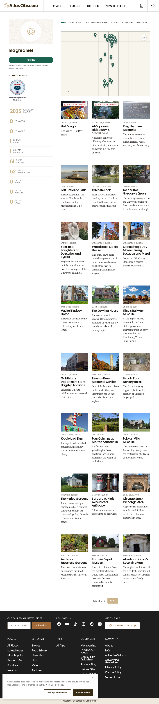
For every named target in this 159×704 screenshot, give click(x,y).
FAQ (107, 650)
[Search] (153, 6)
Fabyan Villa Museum (131, 440)
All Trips (60, 645)
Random (12, 665)
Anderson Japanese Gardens (74, 561)
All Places (13, 645)
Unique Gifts (88, 669)
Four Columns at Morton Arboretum (105, 440)
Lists (34, 660)
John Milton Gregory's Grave (134, 191)
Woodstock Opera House (105, 248)
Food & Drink (39, 650)
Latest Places (15, 650)
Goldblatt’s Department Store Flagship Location (73, 382)
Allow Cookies (83, 692)
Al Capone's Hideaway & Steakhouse (101, 130)
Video (35, 665)
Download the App (125, 625)
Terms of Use (112, 677)
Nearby (12, 670)
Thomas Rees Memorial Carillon (104, 380)
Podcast (37, 670)
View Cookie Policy (54, 685)
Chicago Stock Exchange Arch (133, 500)
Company (111, 639)
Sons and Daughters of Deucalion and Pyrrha (71, 252)
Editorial (38, 639)
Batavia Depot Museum (102, 561)
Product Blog (88, 664)
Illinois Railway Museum (133, 312)
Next (113, 601)
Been (63, 22)
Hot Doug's (68, 126)
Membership (88, 645)
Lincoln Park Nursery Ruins (132, 380)
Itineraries (38, 655)
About (109, 645)
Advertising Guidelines (112, 661)
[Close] (92, 677)
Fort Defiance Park (73, 190)
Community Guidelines (88, 658)
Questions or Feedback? (79, 701)
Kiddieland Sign (72, 438)
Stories (114, 22)
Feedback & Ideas (88, 651)
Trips (59, 639)
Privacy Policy (113, 667)
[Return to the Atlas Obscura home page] (21, 6)
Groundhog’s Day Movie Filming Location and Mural (136, 250)
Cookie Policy (113, 672)
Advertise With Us (116, 655)
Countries (127, 22)
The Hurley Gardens (74, 498)
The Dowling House (105, 310)
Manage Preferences (57, 692)
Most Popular (15, 655)
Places (11, 639)
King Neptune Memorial (132, 128)
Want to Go (76, 22)
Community (89, 639)
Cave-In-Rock (101, 190)
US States (142, 22)
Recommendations (96, 22)
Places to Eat (15, 660)
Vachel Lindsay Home (71, 312)
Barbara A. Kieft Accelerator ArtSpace (103, 502)
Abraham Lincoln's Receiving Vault (135, 561)
